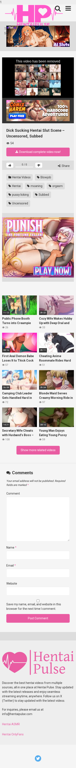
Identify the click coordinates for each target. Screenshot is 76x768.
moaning (36, 186)
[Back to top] (68, 760)
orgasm (57, 186)
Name (11, 547)
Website (11, 583)
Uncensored (19, 203)
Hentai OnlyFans (13, 734)
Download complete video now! (40, 152)
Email (11, 565)
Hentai (16, 186)
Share (65, 166)
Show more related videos (38, 450)
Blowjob (45, 177)
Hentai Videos (21, 177)
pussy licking (20, 194)
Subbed (43, 194)
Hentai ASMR (11, 724)
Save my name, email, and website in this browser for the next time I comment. (33, 606)
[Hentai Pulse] (33, 15)
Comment (13, 493)
